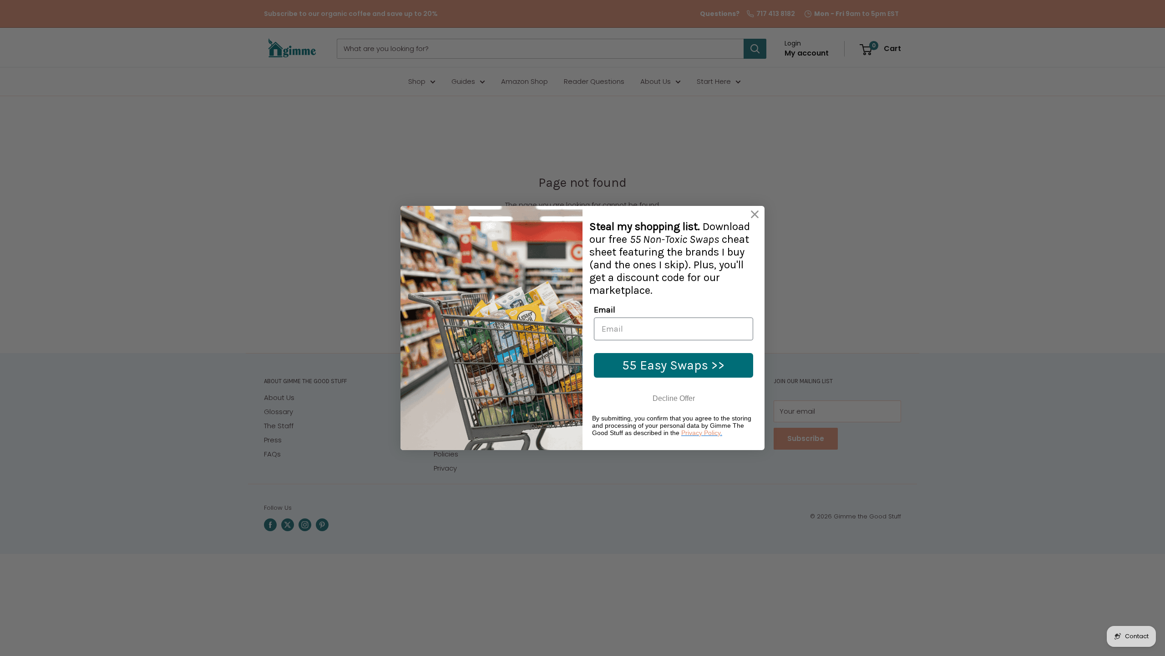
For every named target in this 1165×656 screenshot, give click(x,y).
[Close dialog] (755, 214)
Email (604, 310)
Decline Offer (674, 398)
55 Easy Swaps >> (673, 365)
